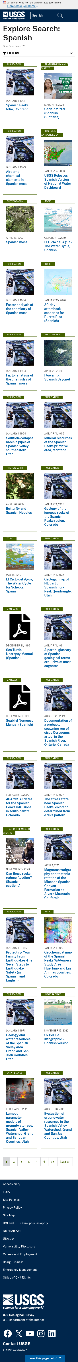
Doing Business (13, 1262)
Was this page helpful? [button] (45, 1358)
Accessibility (11, 1184)
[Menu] (71, 16)
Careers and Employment (20, 1254)
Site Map (9, 1215)
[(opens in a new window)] (8, 1333)
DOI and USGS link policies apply (25, 1223)
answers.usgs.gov (15, 1349)
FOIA (6, 1192)
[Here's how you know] (39, 4)
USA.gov (9, 1238)
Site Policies (11, 1199)
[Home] (14, 18)
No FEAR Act (11, 1231)
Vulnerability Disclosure (19, 1246)
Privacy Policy (12, 1207)
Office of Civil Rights (17, 1277)
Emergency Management (20, 1269)
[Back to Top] (65, 1349)
